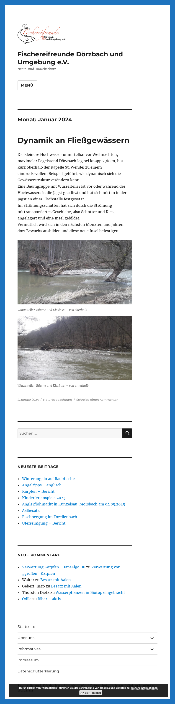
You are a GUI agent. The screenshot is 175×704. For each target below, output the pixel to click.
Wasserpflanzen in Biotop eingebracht (90, 592)
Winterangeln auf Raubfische (48, 478)
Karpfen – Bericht (38, 491)
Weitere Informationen (144, 687)
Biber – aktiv (49, 599)
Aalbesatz (31, 510)
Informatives (29, 649)
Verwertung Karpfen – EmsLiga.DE (53, 567)
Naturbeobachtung (57, 399)
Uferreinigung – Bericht (44, 523)
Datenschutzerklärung (38, 671)
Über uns (26, 638)
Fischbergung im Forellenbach (49, 517)
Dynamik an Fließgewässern (73, 140)
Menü (27, 85)
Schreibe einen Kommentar (97, 399)
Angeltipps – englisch (42, 485)
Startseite (26, 626)
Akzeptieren (90, 693)
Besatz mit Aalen (55, 579)
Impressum (28, 660)
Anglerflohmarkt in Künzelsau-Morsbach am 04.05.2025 (73, 504)
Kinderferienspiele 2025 (44, 497)
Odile (26, 599)
